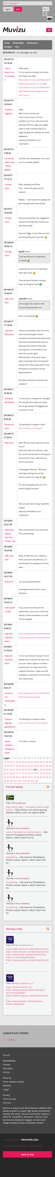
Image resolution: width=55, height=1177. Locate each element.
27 (32, 762)
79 (44, 773)
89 (26, 777)
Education (8, 1068)
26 (29, 762)
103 (24, 781)
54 (17, 769)
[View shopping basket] (49, 18)
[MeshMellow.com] (29, 1139)
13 (38, 758)
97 (50, 777)
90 (29, 777)
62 (41, 769)
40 (23, 765)
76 (35, 773)
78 (41, 773)
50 (5, 769)
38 (17, 765)
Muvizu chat (14, 929)
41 (26, 765)
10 (29, 758)
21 (14, 762)
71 (20, 773)
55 (20, 769)
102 (19, 781)
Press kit (7, 1078)
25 (26, 762)
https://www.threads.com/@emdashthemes (27, 951)
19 (8, 762)
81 (50, 773)
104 (28, 781)
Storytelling (12, 857)
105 (32, 781)
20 (11, 762)
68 (11, 773)
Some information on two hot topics (24, 832)
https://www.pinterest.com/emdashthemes (27, 949)
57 (26, 769)
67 (8, 773)
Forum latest (14, 787)
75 (32, 773)
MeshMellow (9, 1060)
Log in (8, 9)
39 (20, 765)
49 (50, 765)
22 (17, 762)
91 (32, 777)
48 (47, 765)
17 (50, 758)
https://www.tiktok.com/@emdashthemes (26, 954)
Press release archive (13, 1081)
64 (47, 769)
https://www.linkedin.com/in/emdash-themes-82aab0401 (24, 1002)
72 (23, 773)
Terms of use (9, 1098)
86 (17, 777)
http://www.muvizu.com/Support (33, 723)
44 (35, 765)
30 (41, 762)
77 (38, 773)
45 (38, 765)
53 (14, 769)
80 (47, 773)
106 (36, 781)
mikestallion (25, 828)
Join (18, 9)
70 (17, 773)
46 (41, 765)
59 (32, 769)
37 (14, 765)
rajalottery (22, 803)
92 (35, 777)
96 (47, 777)
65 (50, 769)
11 (32, 758)
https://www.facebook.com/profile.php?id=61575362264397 (25, 991)
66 (5, 773)
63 (44, 769)
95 (44, 777)
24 (23, 762)
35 (8, 765)
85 (14, 777)
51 (8, 769)
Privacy (6, 1095)
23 (20, 762)
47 (44, 765)
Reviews (7, 1085)
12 (35, 758)
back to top (27, 1154)
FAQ (17, 47)
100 (11, 781)
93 (38, 777)
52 (11, 769)
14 (41, 758)
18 (5, 762)
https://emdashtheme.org (18, 987)
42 (29, 765)
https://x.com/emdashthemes (20, 957)
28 (35, 762)
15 (44, 758)
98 (5, 781)
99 (8, 781)
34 (5, 765)
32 (47, 762)
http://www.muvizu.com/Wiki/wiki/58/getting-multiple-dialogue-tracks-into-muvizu (34, 91)
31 (44, 762)
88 (23, 777)
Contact (6, 1064)
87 (20, 777)
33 (50, 762)
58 (29, 769)
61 (38, 769)
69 (14, 773)
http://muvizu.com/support (31, 428)
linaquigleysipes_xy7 (25, 945)
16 (47, 758)
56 (23, 769)
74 (29, 773)
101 (15, 781)
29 (38, 762)
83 (8, 777)
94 (41, 777)
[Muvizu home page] (14, 29)
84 (11, 777)
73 (26, 773)
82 (5, 777)
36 (11, 765)
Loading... (10, 1039)
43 (32, 765)
